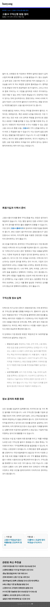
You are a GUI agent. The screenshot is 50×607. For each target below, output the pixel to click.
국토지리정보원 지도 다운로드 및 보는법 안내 (19, 566)
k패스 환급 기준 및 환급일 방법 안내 (16, 584)
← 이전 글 (13, 541)
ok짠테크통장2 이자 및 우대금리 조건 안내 (18, 570)
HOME (4, 10)
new (9, 10)
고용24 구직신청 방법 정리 (20, 10)
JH (32, 604)
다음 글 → (36, 539)
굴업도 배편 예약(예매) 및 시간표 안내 (16, 599)
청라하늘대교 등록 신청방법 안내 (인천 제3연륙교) (21, 581)
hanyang (7, 3)
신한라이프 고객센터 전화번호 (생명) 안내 (18, 588)
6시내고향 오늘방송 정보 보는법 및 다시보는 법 (20, 592)
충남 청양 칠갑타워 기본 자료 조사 (15, 573)
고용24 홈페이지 (16, 228)
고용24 (25, 128)
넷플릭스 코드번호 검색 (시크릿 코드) (16, 595)
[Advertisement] (25, 46)
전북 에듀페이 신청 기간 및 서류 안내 (16, 577)
